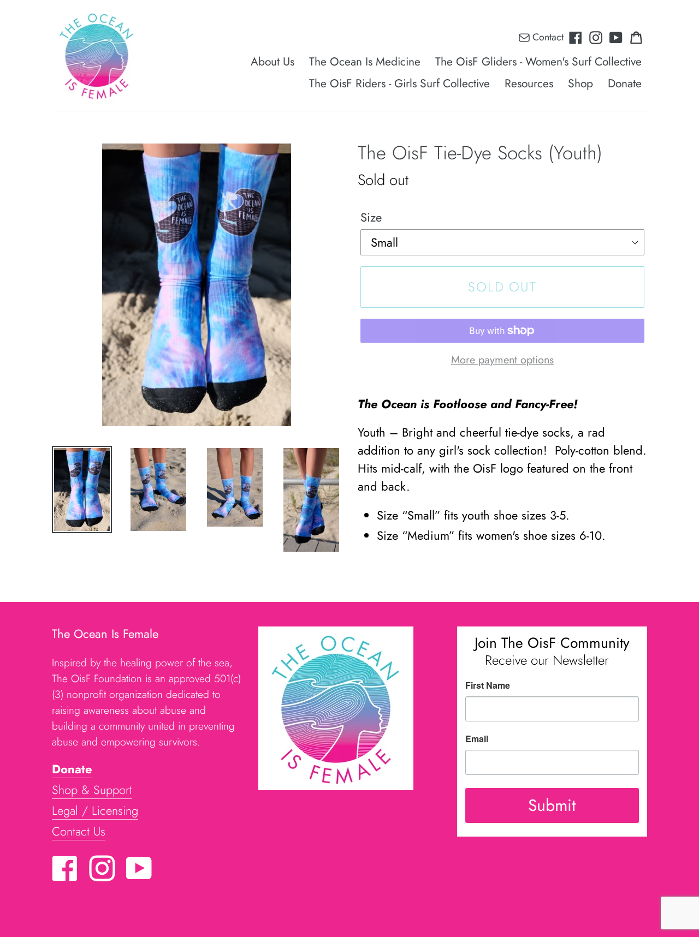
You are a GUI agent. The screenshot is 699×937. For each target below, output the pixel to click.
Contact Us (78, 831)
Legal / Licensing (95, 810)
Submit (552, 805)
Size (371, 217)
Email (476, 739)
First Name (487, 685)
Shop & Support (92, 789)
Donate (72, 769)
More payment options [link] (502, 359)
